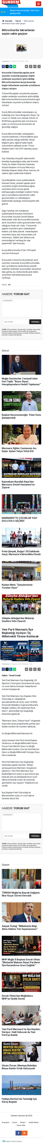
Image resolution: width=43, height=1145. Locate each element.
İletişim (23, 1122)
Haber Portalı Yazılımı (14, 1141)
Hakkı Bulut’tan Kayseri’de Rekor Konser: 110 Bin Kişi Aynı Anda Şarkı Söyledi (25, 12)
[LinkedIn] (10, 66)
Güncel (18, 21)
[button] (30, 66)
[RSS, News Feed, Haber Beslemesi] (24, 1133)
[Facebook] (3, 66)
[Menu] (38, 4)
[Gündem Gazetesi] (11, 3)
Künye (14, 1122)
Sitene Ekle (21, 1125)
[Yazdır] (26, 66)
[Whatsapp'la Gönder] (14, 66)
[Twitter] (7, 66)
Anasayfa (8, 21)
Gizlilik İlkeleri (34, 1122)
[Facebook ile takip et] (19, 1133)
